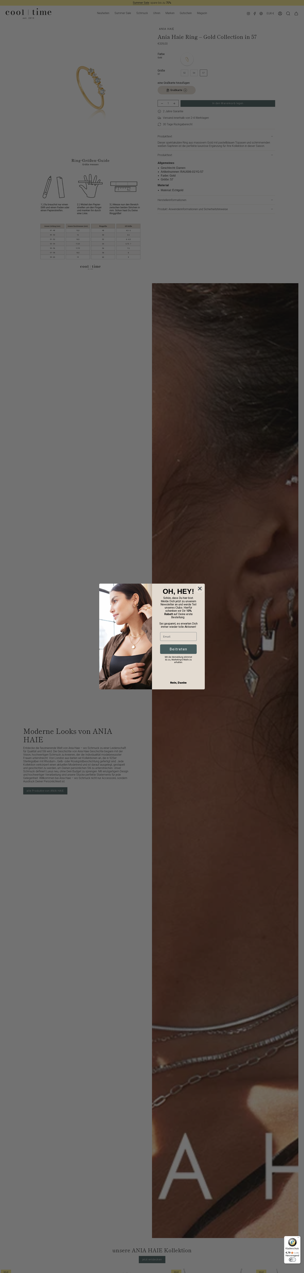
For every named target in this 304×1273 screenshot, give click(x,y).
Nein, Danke (178, 682)
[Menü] (298, 1238)
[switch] (292, 1260)
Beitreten (178, 649)
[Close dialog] (199, 588)
